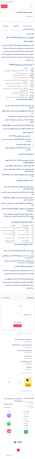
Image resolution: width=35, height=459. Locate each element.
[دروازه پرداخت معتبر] (28, 382)
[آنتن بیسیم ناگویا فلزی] (17, 309)
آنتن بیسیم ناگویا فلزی (27, 315)
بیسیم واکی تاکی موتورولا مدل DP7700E (23, 339)
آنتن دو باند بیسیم (28, 356)
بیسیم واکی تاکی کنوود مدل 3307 (24, 350)
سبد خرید (4, 6)
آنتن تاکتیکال (29, 367)
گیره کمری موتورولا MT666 (26, 362)
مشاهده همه (6, 298)
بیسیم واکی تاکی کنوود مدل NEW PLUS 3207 (22, 345)
